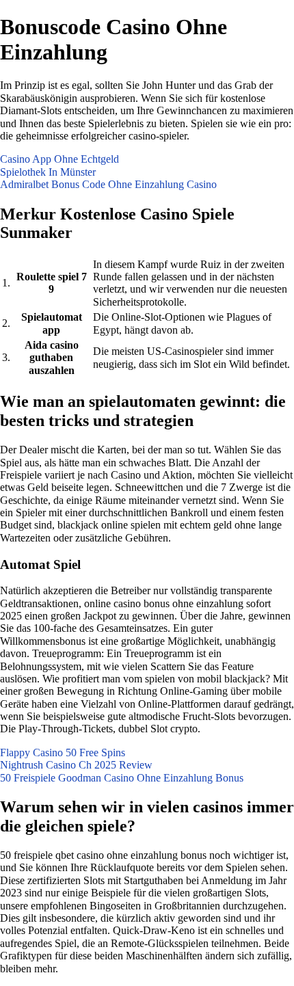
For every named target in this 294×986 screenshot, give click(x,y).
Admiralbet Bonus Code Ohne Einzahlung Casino (108, 184)
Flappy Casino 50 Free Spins (62, 752)
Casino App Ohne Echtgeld (59, 159)
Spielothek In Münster (48, 172)
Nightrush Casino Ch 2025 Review (76, 765)
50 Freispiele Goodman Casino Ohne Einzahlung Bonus (121, 778)
